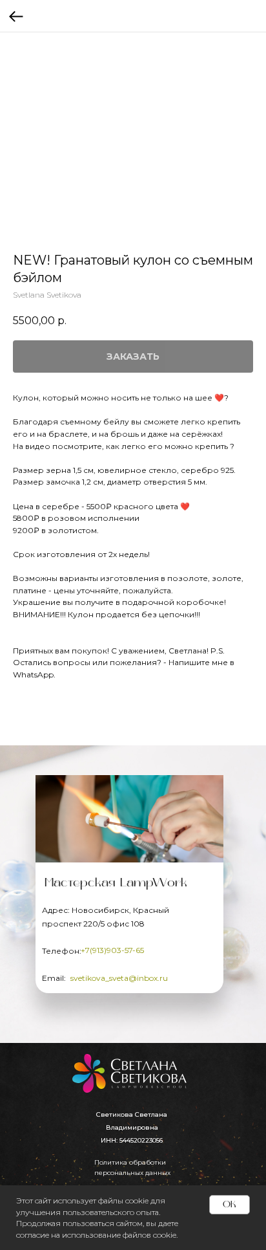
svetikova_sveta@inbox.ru (119, 978)
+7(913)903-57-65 (112, 950)
